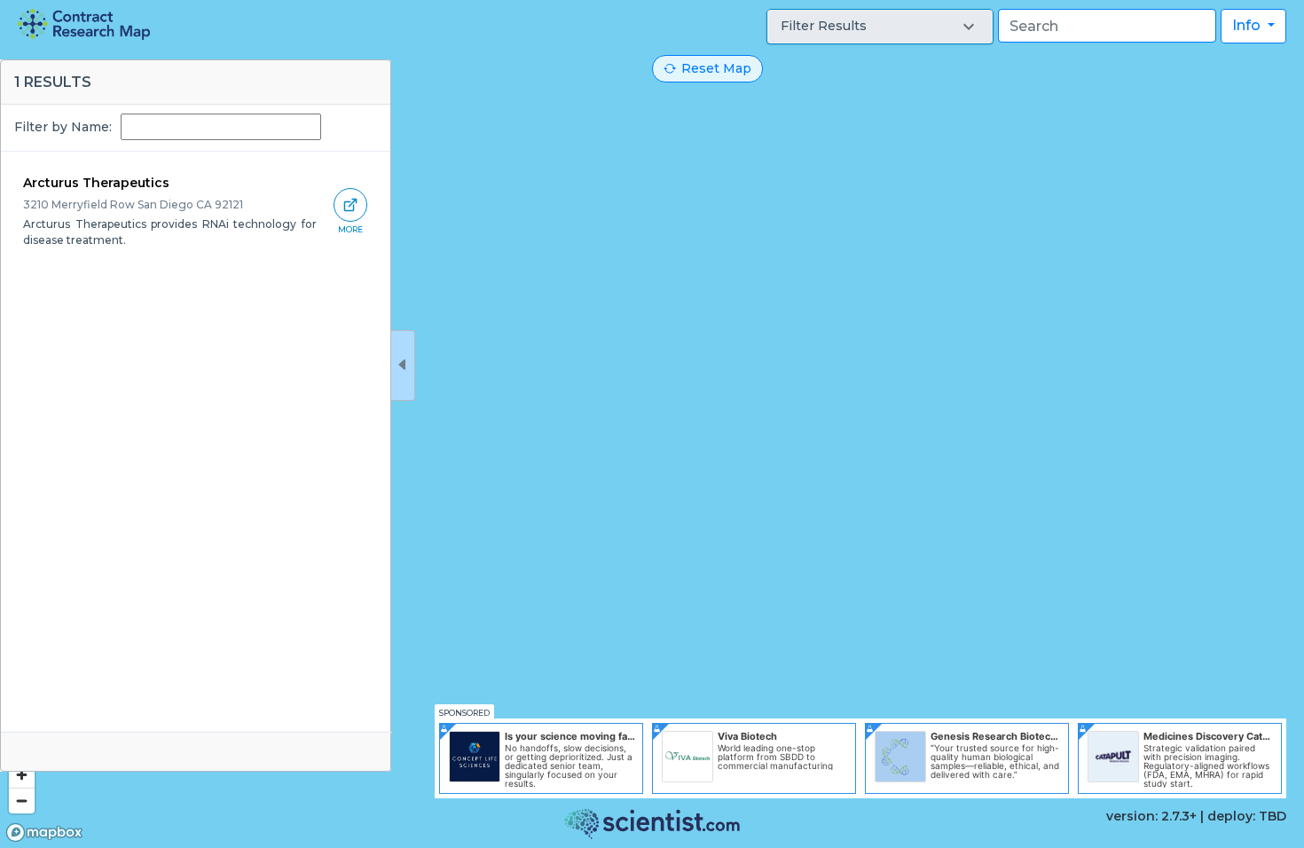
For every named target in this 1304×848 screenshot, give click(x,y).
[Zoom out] (22, 800)
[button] (880, 26)
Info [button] (1248, 25)
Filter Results (824, 26)
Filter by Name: (63, 127)
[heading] (84, 24)
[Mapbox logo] (44, 832)
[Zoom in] (22, 775)
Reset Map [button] (716, 68)
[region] (652, 424)
